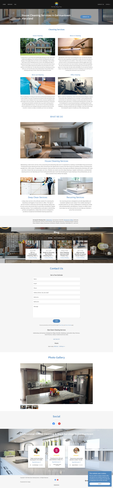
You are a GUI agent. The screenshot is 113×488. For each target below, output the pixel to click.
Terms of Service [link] (68, 325)
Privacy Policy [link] (61, 325)
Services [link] (10, 4)
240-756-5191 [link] (56, 339)
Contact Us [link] (101, 4)
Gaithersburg (49, 220)
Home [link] (4, 4)
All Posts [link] (50, 238)
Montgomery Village (68, 220)
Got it (99, 483)
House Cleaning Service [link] (59, 238)
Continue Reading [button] (33, 257)
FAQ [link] (15, 4)
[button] (108, 4)
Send (56, 321)
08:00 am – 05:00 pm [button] (59, 346)
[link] (56, 4)
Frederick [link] (56, 485)
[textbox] (56, 279)
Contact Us (86, 16)
